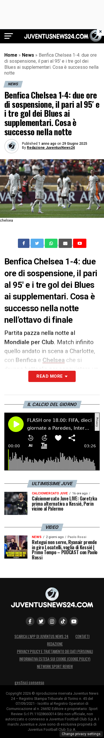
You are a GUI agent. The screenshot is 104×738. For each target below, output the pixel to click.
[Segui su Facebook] (30, 621)
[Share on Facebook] (24, 243)
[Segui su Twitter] (41, 621)
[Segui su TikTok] (63, 621)
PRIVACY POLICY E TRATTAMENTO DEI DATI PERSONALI (55, 651)
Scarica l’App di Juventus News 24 (41, 636)
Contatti (82, 636)
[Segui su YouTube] (74, 621)
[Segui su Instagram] (52, 621)
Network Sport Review (55, 666)
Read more (49, 376)
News (28, 55)
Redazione (55, 644)
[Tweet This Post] (38, 243)
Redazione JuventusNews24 (51, 148)
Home (10, 55)
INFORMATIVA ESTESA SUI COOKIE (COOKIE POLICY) (54, 659)
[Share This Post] (52, 243)
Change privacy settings (81, 734)
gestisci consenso (29, 682)
